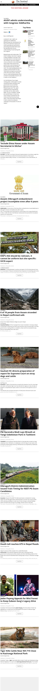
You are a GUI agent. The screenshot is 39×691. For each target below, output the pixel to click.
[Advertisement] (19, 13)
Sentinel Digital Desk (8, 27)
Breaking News (11, 4)
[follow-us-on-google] (9, 32)
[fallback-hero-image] (25, 31)
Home (2, 4)
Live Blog (5, 4)
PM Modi (19, 444)
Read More (19, 161)
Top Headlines (17, 4)
